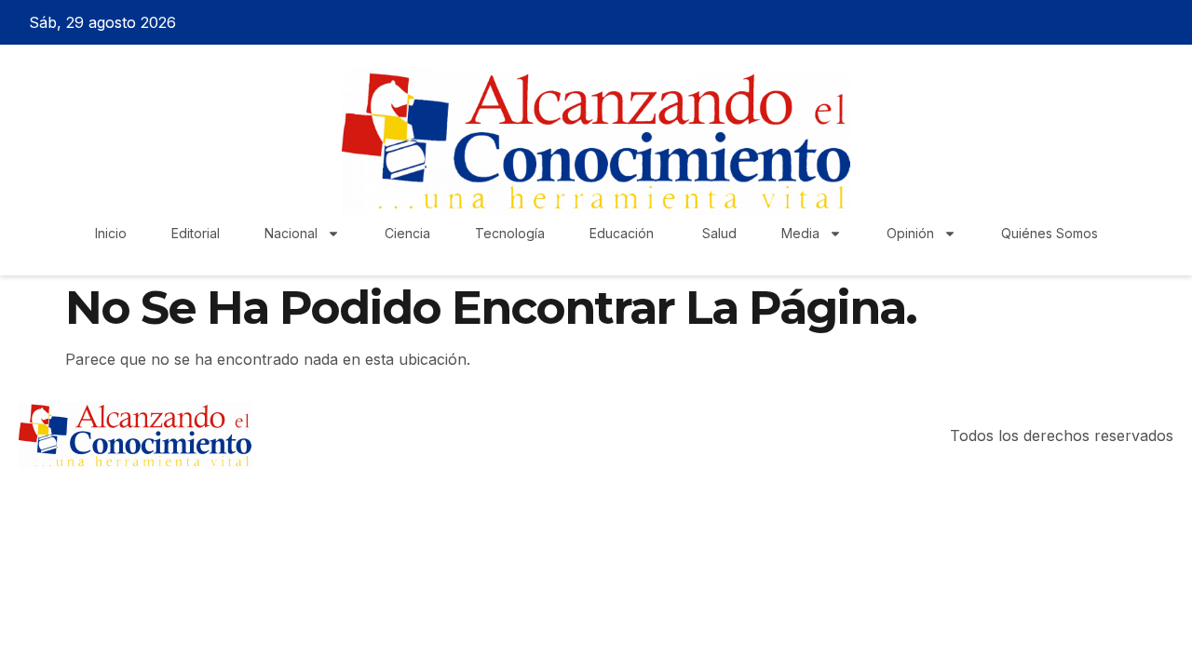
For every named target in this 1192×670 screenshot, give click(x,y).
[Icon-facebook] (1072, 22)
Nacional (291, 233)
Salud (719, 233)
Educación (623, 233)
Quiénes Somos (1049, 233)
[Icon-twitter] (1104, 22)
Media (800, 233)
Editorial (195, 233)
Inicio (111, 233)
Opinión (910, 233)
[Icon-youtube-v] (1170, 22)
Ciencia (407, 233)
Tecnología (510, 233)
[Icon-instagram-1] (1137, 22)
